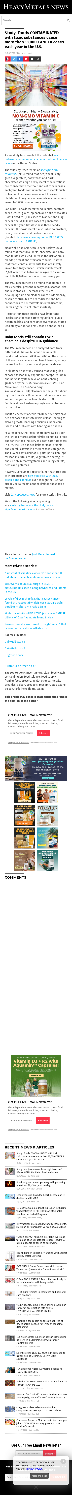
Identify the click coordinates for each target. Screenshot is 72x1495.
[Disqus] (36, 924)
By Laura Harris (35, 1163)
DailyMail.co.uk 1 (15, 641)
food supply (48, 676)
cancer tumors (33, 672)
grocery (26, 680)
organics (10, 684)
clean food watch (54, 672)
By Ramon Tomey (35, 1218)
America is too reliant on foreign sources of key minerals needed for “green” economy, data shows (39, 1324)
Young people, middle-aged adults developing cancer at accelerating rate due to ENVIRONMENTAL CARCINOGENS (41, 1308)
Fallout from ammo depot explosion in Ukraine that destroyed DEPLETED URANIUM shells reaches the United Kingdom (41, 1211)
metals (56, 680)
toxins (40, 688)
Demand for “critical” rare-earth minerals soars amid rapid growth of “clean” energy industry (41, 1396)
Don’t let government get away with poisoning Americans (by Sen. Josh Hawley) (40, 1184)
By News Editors (35, 1189)
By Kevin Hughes (36, 1259)
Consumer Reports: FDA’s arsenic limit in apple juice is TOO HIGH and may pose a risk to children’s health (41, 1423)
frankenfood (12, 680)
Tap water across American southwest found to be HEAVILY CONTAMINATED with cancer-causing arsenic (41, 1340)
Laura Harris (26, 53)
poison (21, 684)
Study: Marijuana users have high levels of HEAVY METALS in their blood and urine (38, 1171)
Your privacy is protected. (18, 743)
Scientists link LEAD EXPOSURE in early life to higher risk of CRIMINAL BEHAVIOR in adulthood (40, 1355)
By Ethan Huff (34, 1230)
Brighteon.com (14, 655)
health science (41, 680)
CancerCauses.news (23, 494)
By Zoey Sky (33, 1202)
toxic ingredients (24, 688)
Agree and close (39, 1475)
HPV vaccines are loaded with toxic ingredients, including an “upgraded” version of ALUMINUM (41, 1225)
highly (32, 475)
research (44, 684)
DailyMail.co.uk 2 (15, 648)
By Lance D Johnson (37, 1246)
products (32, 684)
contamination (14, 676)
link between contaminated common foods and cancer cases (36, 159)
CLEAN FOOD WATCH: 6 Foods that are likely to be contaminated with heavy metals (41, 1281)
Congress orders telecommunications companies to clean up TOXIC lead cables (38, 1409)
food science (32, 676)
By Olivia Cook (34, 1176)
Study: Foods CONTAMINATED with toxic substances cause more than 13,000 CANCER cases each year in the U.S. (40, 1156)
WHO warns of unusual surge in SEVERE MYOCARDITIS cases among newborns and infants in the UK (35, 588)
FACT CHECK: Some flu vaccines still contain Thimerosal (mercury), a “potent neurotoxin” (40, 1268)
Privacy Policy (34, 1468)
